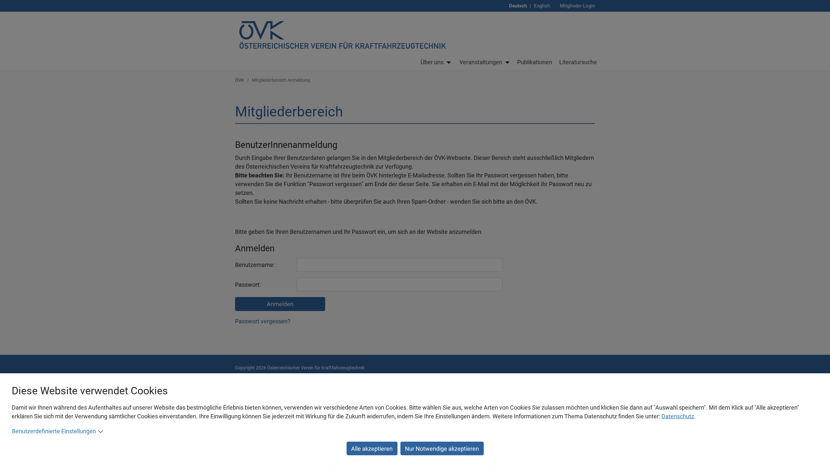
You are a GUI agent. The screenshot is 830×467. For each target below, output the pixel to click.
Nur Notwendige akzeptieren (442, 448)
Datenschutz (677, 416)
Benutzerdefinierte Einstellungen (54, 431)
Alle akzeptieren (372, 448)
